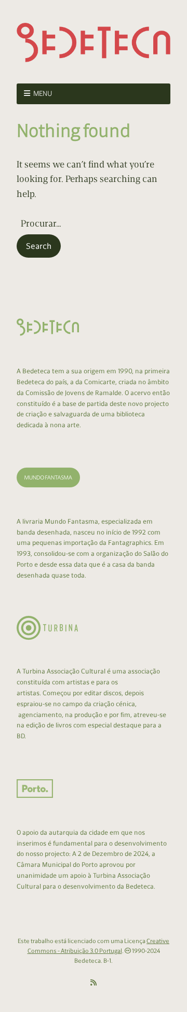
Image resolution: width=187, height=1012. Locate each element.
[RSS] (93, 983)
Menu (42, 93)
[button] (39, 246)
